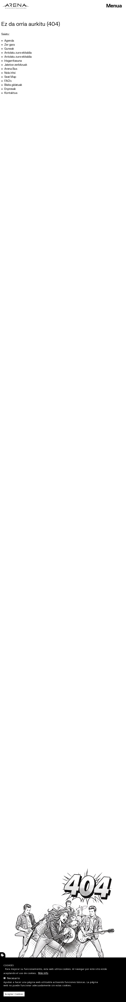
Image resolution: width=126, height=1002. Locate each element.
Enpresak (10, 89)
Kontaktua (10, 93)
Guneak (9, 49)
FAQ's (7, 81)
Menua (114, 6)
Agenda (9, 41)
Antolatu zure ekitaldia (18, 53)
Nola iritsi (9, 73)
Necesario (13, 978)
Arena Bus (10, 69)
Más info (43, 973)
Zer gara (9, 45)
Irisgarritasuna (13, 61)
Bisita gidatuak (13, 85)
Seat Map (10, 77)
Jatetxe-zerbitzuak (15, 65)
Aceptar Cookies (14, 994)
